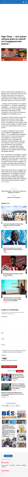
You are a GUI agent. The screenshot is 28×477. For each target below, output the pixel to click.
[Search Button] (26, 2)
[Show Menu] (23, 2)
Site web (3, 344)
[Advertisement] (14, 19)
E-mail (3, 338)
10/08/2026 (19, 380)
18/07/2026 (19, 390)
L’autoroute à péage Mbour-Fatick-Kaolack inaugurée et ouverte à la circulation (13, 224)
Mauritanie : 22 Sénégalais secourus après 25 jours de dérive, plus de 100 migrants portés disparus (18, 386)
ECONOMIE (23, 465)
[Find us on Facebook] (1, 473)
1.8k (14, 252)
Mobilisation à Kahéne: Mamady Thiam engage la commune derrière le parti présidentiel (18, 376)
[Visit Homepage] (4, 2)
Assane (5, 227)
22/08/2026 (10, 227)
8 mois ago (3, 46)
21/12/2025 (8, 397)
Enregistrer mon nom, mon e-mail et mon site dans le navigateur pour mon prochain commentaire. (14, 351)
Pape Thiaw (6, 181)
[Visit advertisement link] (14, 428)
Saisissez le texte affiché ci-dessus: (9, 360)
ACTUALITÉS (12, 465)
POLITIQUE (18, 465)
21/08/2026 (10, 252)
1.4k (14, 302)
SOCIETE (3, 466)
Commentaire (4, 316)
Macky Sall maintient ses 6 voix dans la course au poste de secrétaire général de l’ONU (13, 249)
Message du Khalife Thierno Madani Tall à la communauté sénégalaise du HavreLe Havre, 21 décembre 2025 (12, 394)
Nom (2, 333)
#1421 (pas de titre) (4, 465)
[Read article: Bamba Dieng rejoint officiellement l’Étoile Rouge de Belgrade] (14, 265)
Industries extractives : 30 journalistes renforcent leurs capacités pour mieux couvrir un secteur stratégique (12, 299)
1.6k (23, 390)
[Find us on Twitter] (3, 473)
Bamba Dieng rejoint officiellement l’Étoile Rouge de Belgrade (13, 274)
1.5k (14, 227)
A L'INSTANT (5, 222)
